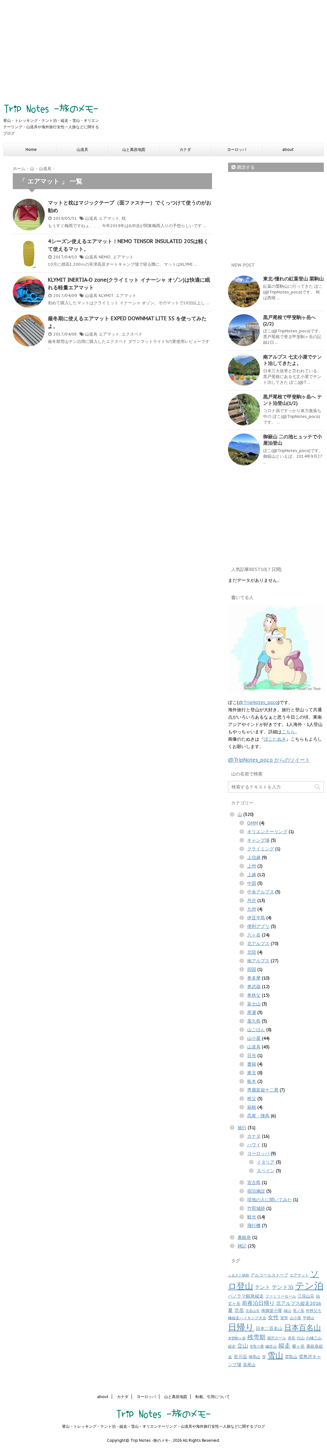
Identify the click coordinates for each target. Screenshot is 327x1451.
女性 (273, 1317)
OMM (252, 823)
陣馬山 (254, 1356)
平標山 (308, 1317)
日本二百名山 (269, 1328)
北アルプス (258, 943)
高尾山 (249, 1364)
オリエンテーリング (267, 831)
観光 (251, 1217)
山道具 (82, 149)
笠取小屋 (257, 1346)
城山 (287, 1310)
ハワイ (254, 1145)
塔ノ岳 (298, 1310)
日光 (251, 1055)
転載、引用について (212, 1396)
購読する (245, 167)
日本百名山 (302, 1327)
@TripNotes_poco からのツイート (269, 760)
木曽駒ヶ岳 (237, 1338)
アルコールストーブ (269, 1275)
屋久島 (254, 1021)
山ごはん (256, 1030)
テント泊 (282, 1287)
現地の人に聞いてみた (269, 1200)
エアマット (109, 218)
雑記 (242, 1246)
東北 (251, 1073)
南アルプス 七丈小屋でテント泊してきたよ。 (292, 360)
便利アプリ (258, 926)
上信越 (254, 857)
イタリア (266, 1162)
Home (31, 149)
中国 (251, 883)
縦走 (284, 1345)
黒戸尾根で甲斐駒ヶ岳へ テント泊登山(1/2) (292, 400)
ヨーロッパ (236, 149)
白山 (301, 1338)
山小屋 (254, 1038)
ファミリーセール (280, 1296)
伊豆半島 (256, 918)
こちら (288, 732)
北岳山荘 (253, 1310)
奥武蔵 (254, 986)
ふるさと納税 (238, 1275)
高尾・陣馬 (258, 1116)
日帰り (241, 1327)
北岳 (239, 1310)
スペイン (266, 1170)
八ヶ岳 (254, 935)
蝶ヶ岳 (298, 1346)
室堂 (284, 1317)
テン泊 (309, 1285)
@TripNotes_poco (258, 702)
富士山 (254, 1004)
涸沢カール (276, 1338)
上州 (251, 866)
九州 (251, 909)
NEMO (104, 257)
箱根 (251, 1107)
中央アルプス (260, 892)
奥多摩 (254, 978)
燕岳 (291, 1338)
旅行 (242, 1127)
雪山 (275, 1355)
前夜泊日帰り (258, 1303)
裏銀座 (244, 1237)
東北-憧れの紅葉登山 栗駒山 (293, 279)
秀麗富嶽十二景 (262, 1090)
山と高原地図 (133, 149)
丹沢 (251, 900)
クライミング (260, 849)
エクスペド (132, 334)
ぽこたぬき (275, 739)
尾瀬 (251, 1012)
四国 (251, 969)
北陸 (251, 952)
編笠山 (271, 1346)
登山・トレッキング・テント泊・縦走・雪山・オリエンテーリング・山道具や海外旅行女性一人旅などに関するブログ (163, 1426)
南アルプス (258, 961)
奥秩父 (254, 995)
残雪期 (256, 1337)
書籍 (251, 1064)
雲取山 (291, 1356)
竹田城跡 (256, 1208)
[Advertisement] (163, 48)
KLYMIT (106, 295)
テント (262, 1287)
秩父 (251, 1098)
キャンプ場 (258, 840)
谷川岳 (240, 1356)
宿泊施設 (256, 1191)
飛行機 (254, 1225)
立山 (242, 1345)
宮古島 (254, 1182)
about (288, 149)
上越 (251, 874)
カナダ (185, 149)
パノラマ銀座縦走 (246, 1296)
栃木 (251, 1081)
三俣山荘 (306, 1296)
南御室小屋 (271, 1310)
